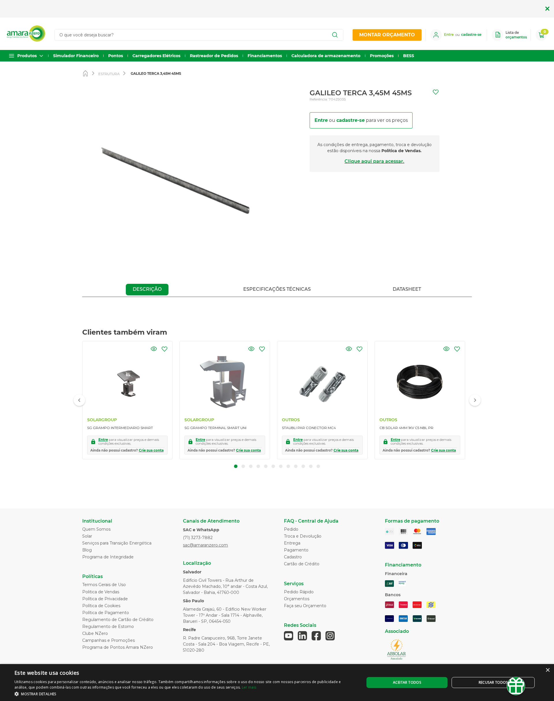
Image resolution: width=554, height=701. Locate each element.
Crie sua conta (151, 450)
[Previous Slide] (79, 400)
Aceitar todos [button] (407, 682)
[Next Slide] (474, 400)
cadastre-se (350, 120)
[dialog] (277, 682)
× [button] (547, 670)
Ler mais (249, 687)
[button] (153, 348)
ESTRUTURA (109, 74)
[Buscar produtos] (335, 34)
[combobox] (201, 35)
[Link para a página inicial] (86, 74)
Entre (321, 120)
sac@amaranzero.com (205, 545)
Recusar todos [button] (493, 682)
